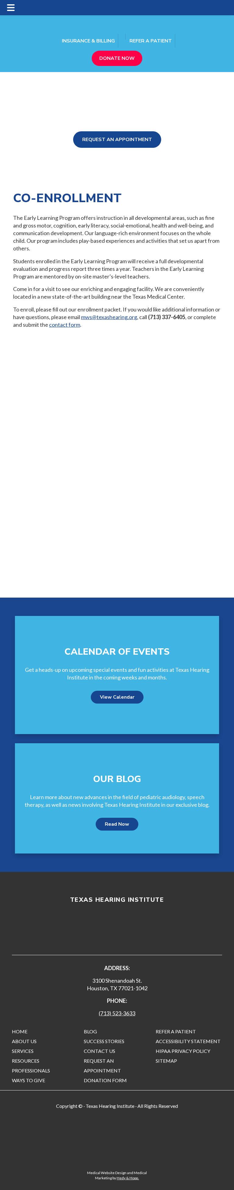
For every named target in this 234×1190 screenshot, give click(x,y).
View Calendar (117, 697)
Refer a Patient (150, 41)
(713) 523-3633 (117, 1013)
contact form (64, 324)
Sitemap (166, 1061)
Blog (90, 1031)
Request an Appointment (117, 139)
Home (19, 1031)
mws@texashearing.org (109, 317)
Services (23, 1051)
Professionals (31, 1070)
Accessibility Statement (188, 1041)
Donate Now (117, 58)
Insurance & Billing (88, 41)
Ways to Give (28, 1080)
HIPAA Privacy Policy (183, 1051)
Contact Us (99, 1051)
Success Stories (104, 1041)
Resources (25, 1061)
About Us (24, 1041)
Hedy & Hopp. (128, 1178)
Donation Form (105, 1080)
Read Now (117, 824)
